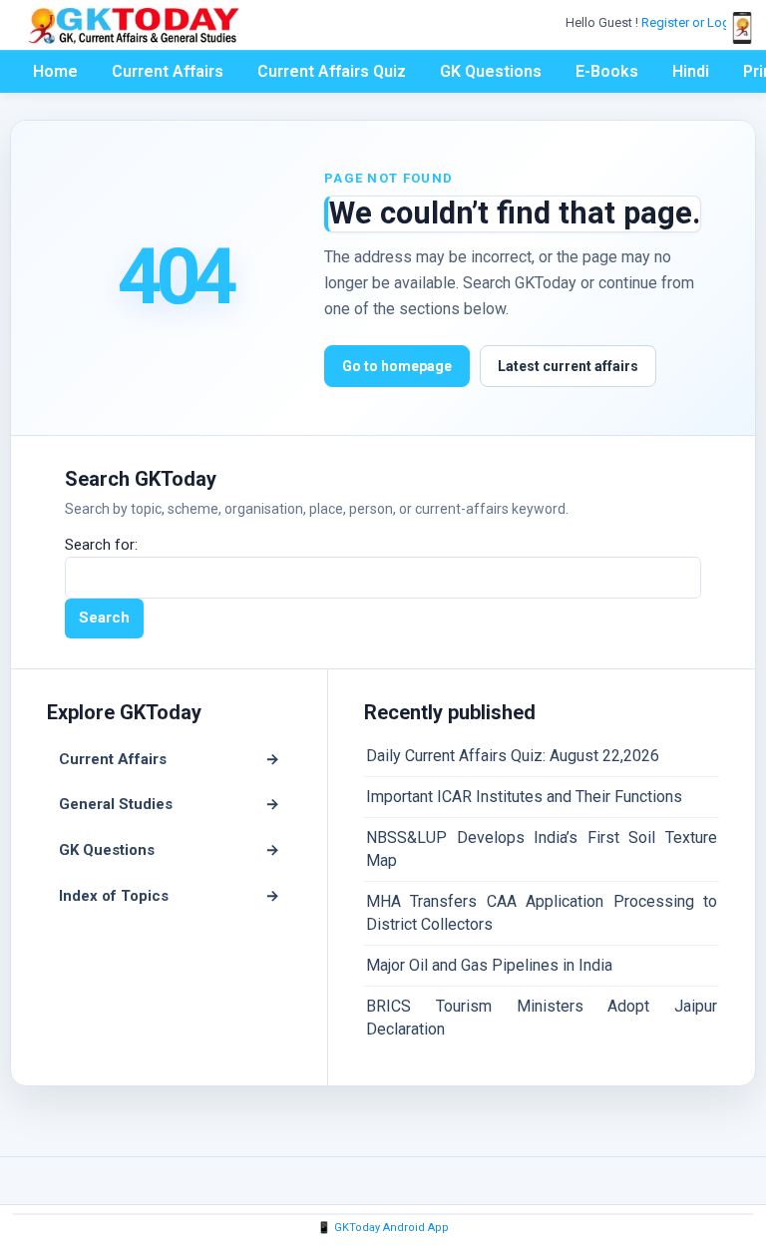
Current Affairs (167, 71)
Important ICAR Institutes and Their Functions (524, 796)
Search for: (101, 545)
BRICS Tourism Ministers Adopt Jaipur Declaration (541, 1017)
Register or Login (692, 22)
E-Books (606, 71)
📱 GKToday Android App (383, 1227)
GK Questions (491, 71)
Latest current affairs (568, 366)
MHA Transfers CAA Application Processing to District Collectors (541, 912)
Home (55, 71)
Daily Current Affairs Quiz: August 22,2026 (512, 755)
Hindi (690, 71)
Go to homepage (397, 366)
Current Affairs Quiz (331, 71)
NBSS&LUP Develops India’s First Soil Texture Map (541, 848)
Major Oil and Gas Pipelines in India (489, 965)
